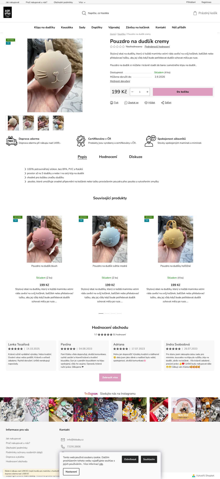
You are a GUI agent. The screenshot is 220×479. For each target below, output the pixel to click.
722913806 (74, 446)
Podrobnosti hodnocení (157, 46)
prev (8, 263)
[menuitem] (44, 27)
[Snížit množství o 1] (132, 92)
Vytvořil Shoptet (205, 475)
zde (101, 464)
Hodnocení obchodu (110, 327)
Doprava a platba (15, 457)
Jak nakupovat (12, 2)
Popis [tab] (82, 156)
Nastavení (71, 471)
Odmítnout (130, 459)
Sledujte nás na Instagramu (118, 394)
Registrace (206, 2)
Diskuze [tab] (135, 156)
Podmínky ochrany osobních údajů (24, 452)
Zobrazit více (110, 377)
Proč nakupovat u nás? (36, 2)
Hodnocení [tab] (108, 156)
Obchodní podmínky (63, 2)
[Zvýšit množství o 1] (147, 92)
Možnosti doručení (120, 81)
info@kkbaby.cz (75, 439)
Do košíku (183, 92)
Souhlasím (149, 459)
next (211, 263)
